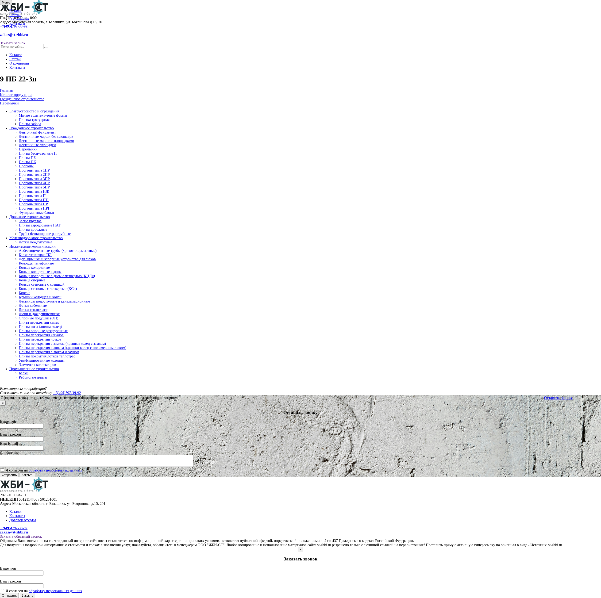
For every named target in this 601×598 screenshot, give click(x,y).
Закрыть (27, 475)
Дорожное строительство (29, 217)
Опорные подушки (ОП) (38, 318)
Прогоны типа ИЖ (34, 191)
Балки (23, 373)
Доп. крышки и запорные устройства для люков (57, 259)
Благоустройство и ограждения (34, 111)
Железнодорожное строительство (36, 238)
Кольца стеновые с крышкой (42, 284)
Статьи (15, 15)
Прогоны (26, 166)
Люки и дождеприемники (39, 314)
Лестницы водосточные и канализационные (54, 301)
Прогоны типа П (32, 196)
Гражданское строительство (31, 128)
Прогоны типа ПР (33, 204)
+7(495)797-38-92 (13, 26)
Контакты (17, 23)
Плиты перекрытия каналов (41, 335)
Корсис (24, 293)
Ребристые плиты (33, 377)
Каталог (15, 11)
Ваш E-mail (9, 443)
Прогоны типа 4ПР (34, 183)
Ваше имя (8, 421)
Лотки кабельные (33, 305)
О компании (19, 19)
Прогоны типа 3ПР (34, 179)
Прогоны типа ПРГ (34, 208)
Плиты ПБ (27, 158)
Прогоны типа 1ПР (34, 170)
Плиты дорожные (33, 229)
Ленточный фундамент (37, 132)
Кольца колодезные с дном (40, 272)
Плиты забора (30, 124)
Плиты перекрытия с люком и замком (49, 352)
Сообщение (9, 453)
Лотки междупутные (35, 242)
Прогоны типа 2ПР (34, 174)
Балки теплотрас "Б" (35, 255)
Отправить (9, 475)
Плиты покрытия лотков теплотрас (47, 356)
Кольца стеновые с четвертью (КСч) (48, 289)
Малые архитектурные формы (43, 115)
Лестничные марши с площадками (46, 141)
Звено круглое (30, 221)
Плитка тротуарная (34, 120)
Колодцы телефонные (36, 263)
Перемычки (28, 149)
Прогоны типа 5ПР (34, 187)
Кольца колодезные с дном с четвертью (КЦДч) (57, 276)
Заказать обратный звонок (21, 536)
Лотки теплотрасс (33, 310)
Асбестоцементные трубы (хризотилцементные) (57, 251)
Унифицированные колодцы (42, 360)
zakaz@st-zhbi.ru (14, 35)
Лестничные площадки (37, 145)
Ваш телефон (10, 434)
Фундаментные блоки (36, 213)
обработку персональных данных (55, 470)
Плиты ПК (27, 162)
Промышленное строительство (34, 369)
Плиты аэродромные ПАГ (40, 225)
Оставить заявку (558, 398)
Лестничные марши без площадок (46, 136)
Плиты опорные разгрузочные (43, 331)
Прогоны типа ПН (34, 200)
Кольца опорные (32, 280)
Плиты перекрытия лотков (40, 339)
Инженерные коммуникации (32, 246)
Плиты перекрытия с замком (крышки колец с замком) (62, 343)
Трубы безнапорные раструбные (45, 234)
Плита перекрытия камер (39, 322)
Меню (6, 2)
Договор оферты (22, 520)
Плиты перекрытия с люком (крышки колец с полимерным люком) (72, 348)
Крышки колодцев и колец (40, 297)
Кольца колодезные (34, 267)
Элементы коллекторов (37, 365)
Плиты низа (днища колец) (40, 327)
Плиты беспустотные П (38, 153)
